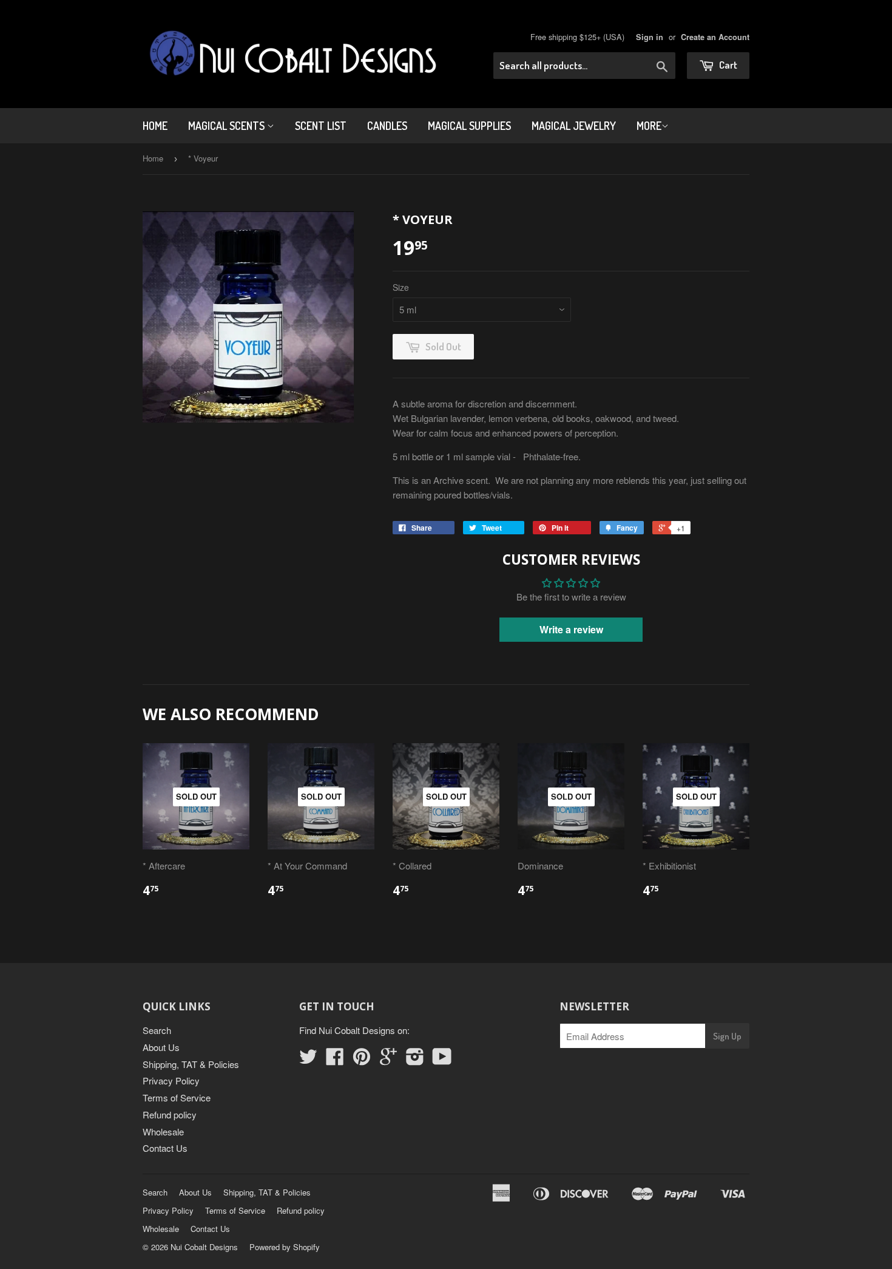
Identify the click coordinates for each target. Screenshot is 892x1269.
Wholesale (163, 1131)
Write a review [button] (571, 629)
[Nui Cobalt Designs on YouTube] (442, 1059)
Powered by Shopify (284, 1247)
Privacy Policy (171, 1080)
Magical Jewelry (574, 125)
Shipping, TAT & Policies (191, 1064)
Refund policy (170, 1114)
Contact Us (165, 1147)
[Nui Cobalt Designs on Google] (388, 1059)
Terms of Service (177, 1097)
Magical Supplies (469, 125)
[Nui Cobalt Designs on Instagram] (415, 1059)
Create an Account (715, 37)
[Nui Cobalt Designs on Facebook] (335, 1059)
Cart (727, 64)
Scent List (320, 125)
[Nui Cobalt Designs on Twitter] (308, 1059)
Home (155, 125)
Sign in (649, 37)
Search (157, 1030)
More (649, 125)
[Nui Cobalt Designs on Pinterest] (362, 1059)
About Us (161, 1047)
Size (401, 287)
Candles (387, 125)
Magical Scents (227, 125)
